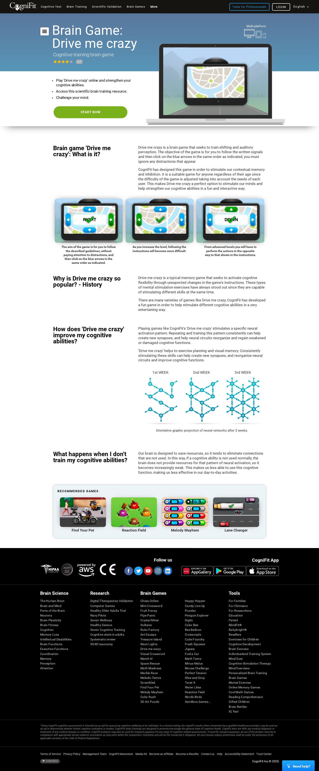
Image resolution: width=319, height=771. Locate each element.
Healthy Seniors (101, 625)
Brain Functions (51, 644)
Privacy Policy (71, 754)
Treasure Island (151, 639)
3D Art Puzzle (149, 701)
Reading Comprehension (246, 697)
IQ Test (233, 711)
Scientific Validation (107, 6)
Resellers (235, 634)
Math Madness (150, 668)
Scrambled (147, 682)
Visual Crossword (152, 654)
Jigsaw (190, 649)
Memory (46, 658)
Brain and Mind (50, 606)
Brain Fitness (49, 625)
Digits (189, 620)
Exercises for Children (244, 639)
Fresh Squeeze (195, 644)
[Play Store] (230, 571)
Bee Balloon (193, 629)
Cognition (47, 629)
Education (236, 615)
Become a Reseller (187, 754)
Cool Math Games (241, 692)
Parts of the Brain (52, 610)
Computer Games (102, 606)
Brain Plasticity (50, 620)
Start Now (90, 112)
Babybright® (238, 629)
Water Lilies (193, 687)
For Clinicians (238, 606)
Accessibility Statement (239, 754)
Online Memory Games (244, 687)
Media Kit (141, 754)
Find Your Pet (149, 687)
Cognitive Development (245, 644)
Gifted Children (239, 701)
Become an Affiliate (161, 754)
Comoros (51, 761)
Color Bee (191, 625)
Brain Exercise (238, 649)
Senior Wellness (101, 620)
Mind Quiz (236, 658)
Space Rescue (150, 663)
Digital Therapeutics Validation (111, 601)
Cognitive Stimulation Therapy (250, 663)
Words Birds (193, 697)
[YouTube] (148, 571)
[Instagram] (157, 571)
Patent (233, 620)
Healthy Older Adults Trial (108, 610)
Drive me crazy (150, 649)
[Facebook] (128, 571)
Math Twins (193, 658)
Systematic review (103, 639)
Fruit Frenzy (148, 610)
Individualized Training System (250, 654)
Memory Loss (49, 634)
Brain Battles (238, 706)
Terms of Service (50, 754)
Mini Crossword (151, 606)
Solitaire (146, 625)
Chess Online (149, 601)
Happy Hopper (195, 601)
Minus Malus (194, 663)
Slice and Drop (195, 678)
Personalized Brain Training (248, 673)
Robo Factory (149, 629)
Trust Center (263, 754)
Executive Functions (54, 649)
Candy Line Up (195, 606)
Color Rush (148, 697)
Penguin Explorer (197, 615)
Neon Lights (148, 644)
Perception (47, 663)
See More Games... (198, 701)
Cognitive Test (51, 6)
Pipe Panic (147, 615)
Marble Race (149, 673)
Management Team (95, 754)
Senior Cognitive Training (107, 629)
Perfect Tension (196, 673)
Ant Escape (148, 634)
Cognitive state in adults (107, 634)
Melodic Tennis (150, 678)
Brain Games (238, 678)
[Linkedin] (167, 571)
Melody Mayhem (151, 692)
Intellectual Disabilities (55, 639)
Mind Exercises (239, 668)
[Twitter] (138, 571)
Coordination (49, 654)
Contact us (207, 754)
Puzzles (190, 610)
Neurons (46, 615)
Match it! (146, 658)
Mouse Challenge (197, 668)
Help (219, 754)
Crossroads (193, 634)
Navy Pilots (98, 615)
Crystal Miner (149, 620)
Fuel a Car (192, 654)
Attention (46, 668)
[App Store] (262, 571)
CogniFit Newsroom (121, 754)
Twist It (190, 682)
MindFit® (235, 625)
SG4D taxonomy (101, 644)
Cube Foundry (194, 639)
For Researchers (240, 610)
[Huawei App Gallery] (197, 571)
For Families (237, 601)
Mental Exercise (240, 682)
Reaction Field (195, 692)
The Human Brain (52, 601)
